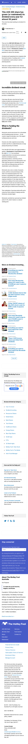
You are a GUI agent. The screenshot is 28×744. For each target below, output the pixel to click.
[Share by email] (25, 32)
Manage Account (10, 658)
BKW (4, 37)
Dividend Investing (20, 6)
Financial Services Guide (12, 644)
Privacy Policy (9, 647)
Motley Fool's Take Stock (13, 447)
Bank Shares (9, 420)
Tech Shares (9, 423)
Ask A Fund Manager (11, 453)
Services (17, 629)
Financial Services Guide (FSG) (10, 570)
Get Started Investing (10, 477)
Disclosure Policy (10, 655)
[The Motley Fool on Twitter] (5, 521)
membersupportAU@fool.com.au (12, 732)
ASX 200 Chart (6, 629)
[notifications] (11, 2)
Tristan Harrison (9, 28)
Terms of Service (10, 650)
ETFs (7, 440)
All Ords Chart (6, 631)
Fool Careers (18, 631)
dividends (22, 58)
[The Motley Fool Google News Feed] (14, 521)
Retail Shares (9, 417)
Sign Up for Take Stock (10, 470)
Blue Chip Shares (11, 433)
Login (19, 2)
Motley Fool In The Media (13, 450)
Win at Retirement (9, 485)
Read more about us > (8, 616)
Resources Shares (11, 413)
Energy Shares (10, 430)
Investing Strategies (10, 6)
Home (3, 6)
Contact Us (18, 634)
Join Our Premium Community (12, 500)
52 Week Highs (10, 443)
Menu (24, 2)
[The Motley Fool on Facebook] (8, 521)
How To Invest (10, 407)
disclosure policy (16, 253)
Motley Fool (4, 244)
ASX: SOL (8, 153)
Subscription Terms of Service (14, 652)
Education (5, 637)
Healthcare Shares (11, 427)
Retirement (5, 639)
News (3, 634)
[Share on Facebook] (21, 32)
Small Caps (9, 437)
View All (14, 358)
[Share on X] (23, 32)
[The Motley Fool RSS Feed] (11, 521)
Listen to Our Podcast (10, 493)
